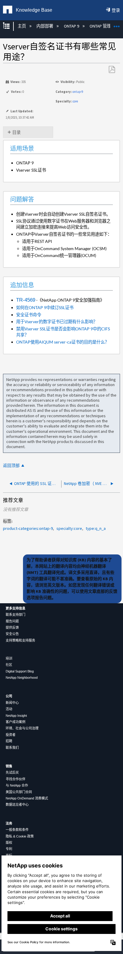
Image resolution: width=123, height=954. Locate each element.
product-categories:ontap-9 (28, 528)
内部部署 (45, 26)
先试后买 (12, 772)
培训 (9, 658)
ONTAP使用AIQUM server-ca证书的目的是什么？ (62, 341)
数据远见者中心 (17, 804)
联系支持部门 (15, 614)
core (75, 101)
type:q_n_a (96, 528)
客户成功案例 (15, 722)
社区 (9, 664)
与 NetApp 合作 (17, 785)
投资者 (11, 735)
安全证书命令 (28, 314)
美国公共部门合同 (19, 792)
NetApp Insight (16, 715)
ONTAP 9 (72, 26)
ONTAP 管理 (101, 26)
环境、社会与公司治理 (22, 728)
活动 (9, 709)
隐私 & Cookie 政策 (20, 836)
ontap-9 (78, 92)
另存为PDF (111, 69)
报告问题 (12, 621)
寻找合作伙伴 (15, 779)
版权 (9, 842)
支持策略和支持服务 (20, 640)
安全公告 (12, 634)
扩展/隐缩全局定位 (116, 24)
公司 (9, 696)
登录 (116, 10)
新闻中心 (12, 702)
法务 (9, 823)
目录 (16, 132)
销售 (9, 766)
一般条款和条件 (17, 829)
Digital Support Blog (20, 671)
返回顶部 (11, 465)
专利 (9, 849)
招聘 (9, 741)
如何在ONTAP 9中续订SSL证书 (44, 307)
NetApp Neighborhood (22, 677)
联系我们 (12, 747)
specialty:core (69, 528)
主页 (22, 26)
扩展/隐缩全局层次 (10, 26)
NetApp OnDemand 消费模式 (27, 798)
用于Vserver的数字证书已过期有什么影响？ (56, 321)
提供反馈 (12, 627)
